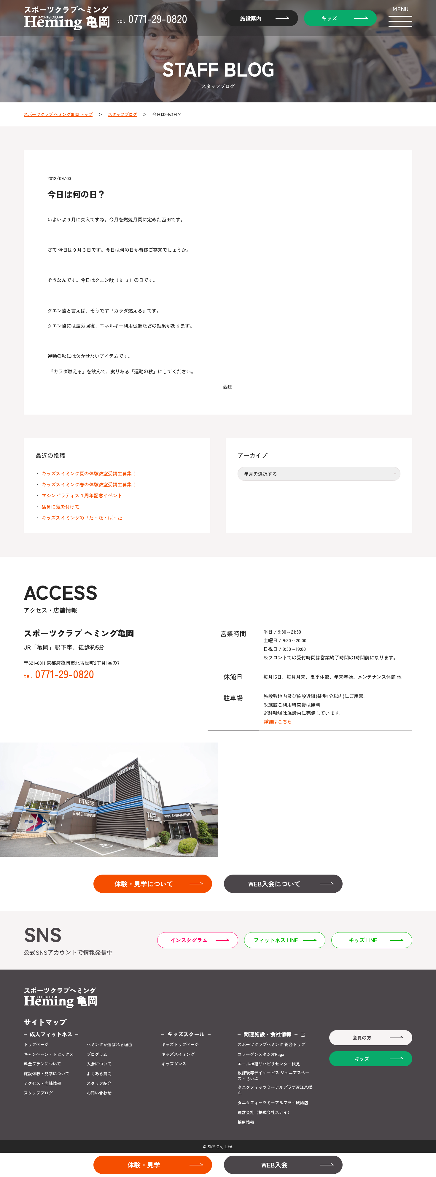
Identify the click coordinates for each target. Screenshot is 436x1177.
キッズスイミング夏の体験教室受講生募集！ (89, 473)
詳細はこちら (277, 721)
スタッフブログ (122, 114)
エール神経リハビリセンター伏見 (269, 1064)
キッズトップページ (180, 1044)
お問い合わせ (99, 1093)
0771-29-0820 (152, 18)
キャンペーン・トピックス (49, 1054)
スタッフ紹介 (99, 1083)
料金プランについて (42, 1064)
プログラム (97, 1054)
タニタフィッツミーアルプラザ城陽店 (273, 1102)
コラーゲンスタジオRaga (261, 1054)
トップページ (36, 1044)
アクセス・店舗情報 (42, 1083)
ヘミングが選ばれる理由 (109, 1044)
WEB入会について (274, 883)
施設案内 (250, 18)
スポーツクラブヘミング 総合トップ (271, 1044)
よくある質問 (99, 1073)
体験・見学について (143, 883)
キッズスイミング (178, 1054)
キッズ (329, 18)
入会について (99, 1064)
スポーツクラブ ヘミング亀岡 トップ (58, 114)
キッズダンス (173, 1064)
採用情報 (246, 1122)
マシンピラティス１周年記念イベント (82, 495)
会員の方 (361, 1037)
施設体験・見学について (46, 1073)
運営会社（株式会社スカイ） (265, 1112)
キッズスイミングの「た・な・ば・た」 (84, 517)
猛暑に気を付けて (60, 506)
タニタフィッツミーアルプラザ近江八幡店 (275, 1090)
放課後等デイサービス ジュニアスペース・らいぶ (273, 1075)
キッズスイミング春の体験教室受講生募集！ (89, 484)
